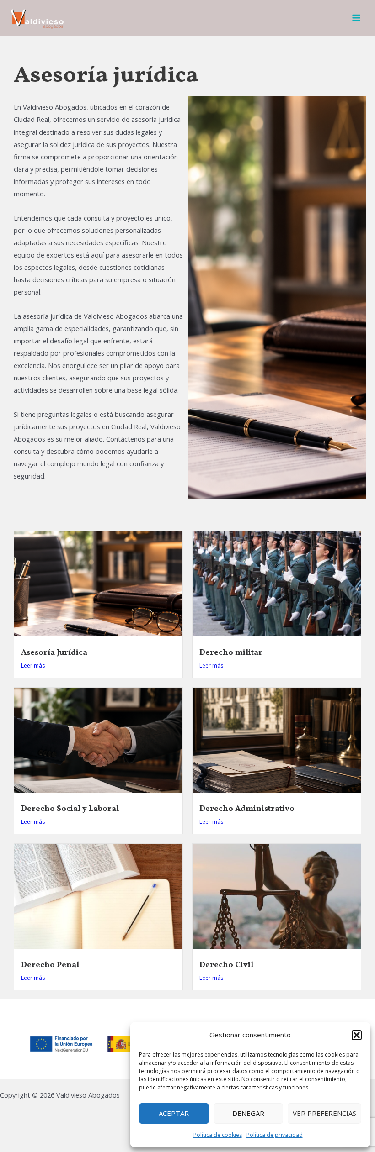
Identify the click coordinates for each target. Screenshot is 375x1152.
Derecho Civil (226, 965)
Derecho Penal (50, 965)
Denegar (248, 1113)
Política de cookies (217, 1135)
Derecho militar (230, 652)
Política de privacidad (274, 1135)
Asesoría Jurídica (54, 652)
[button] (356, 1035)
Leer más (33, 665)
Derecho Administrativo (247, 809)
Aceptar (174, 1113)
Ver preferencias (324, 1113)
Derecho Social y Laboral (70, 809)
